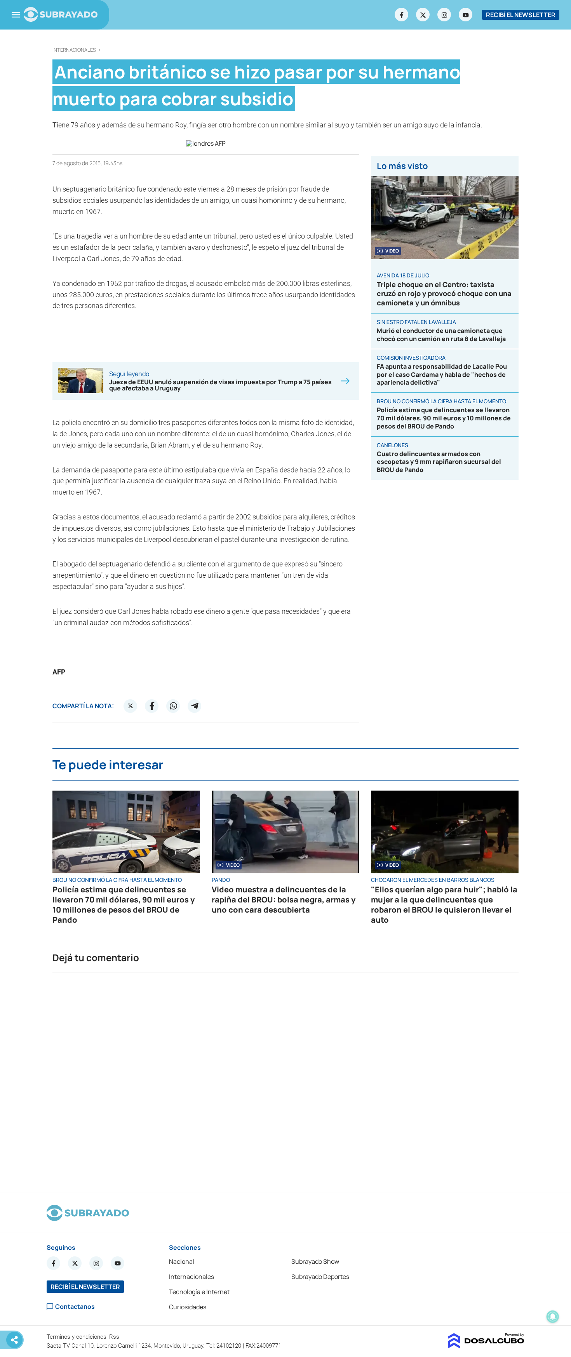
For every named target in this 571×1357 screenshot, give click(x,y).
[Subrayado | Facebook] (402, 14)
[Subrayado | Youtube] (466, 14)
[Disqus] (285, 1079)
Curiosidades (187, 1307)
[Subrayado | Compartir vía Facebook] (152, 706)
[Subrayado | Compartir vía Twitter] (130, 706)
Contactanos (75, 1306)
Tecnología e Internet (199, 1291)
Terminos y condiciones (77, 1336)
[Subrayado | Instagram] (444, 14)
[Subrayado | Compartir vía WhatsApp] (173, 706)
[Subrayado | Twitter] (423, 14)
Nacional (181, 1261)
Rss (115, 1336)
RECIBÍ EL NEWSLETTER (520, 14)
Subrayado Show (315, 1261)
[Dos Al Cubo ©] (486, 1346)
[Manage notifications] (553, 1316)
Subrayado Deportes (320, 1276)
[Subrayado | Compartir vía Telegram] (194, 706)
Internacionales (74, 49)
